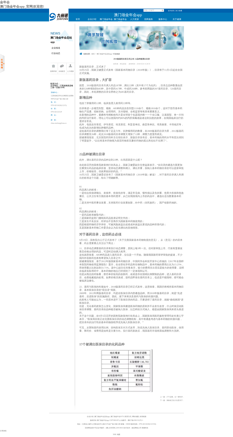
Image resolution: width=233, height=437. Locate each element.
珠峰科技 (145, 428)
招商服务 (148, 19)
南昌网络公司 (136, 428)
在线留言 (62, 71)
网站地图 (135, 416)
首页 (78, 19)
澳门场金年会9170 (117, 416)
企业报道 (56, 48)
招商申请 (53, 71)
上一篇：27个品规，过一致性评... (172, 397)
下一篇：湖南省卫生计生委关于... (172, 400)
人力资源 (134, 19)
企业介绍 (92, 19)
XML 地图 (116, 434)
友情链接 (143, 416)
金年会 (5, 2)
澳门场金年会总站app (104, 54)
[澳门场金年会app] (58, 25)
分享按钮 (3, 431)
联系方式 (128, 416)
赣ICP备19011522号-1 (135, 420)
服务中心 (162, 19)
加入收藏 (179, 11)
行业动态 (56, 53)
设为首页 (171, 11)
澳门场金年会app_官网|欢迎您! (22, 6)
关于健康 (177, 19)
